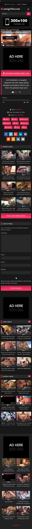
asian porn (24, 119)
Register (24, 4)
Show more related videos (16, 216)
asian (15, 119)
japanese (25, 123)
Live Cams (18, 109)
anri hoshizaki (19, 115)
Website (3, 269)
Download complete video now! (17, 73)
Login (18, 4)
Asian (7, 119)
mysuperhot (16, 525)
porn (17, 127)
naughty (9, 127)
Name (3, 255)
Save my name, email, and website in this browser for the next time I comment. (16, 282)
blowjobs (7, 123)
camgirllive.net (11, 8)
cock (16, 123)
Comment (4, 233)
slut (25, 127)
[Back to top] (27, 524)
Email (3, 262)
